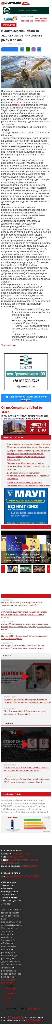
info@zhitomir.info (21, 853)
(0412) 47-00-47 (14, 876)
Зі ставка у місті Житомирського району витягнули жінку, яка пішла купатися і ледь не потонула (28, 466)
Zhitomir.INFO (17, 1017)
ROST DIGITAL (34, 1020)
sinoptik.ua (33, 1008)
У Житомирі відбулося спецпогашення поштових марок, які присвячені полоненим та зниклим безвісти (24, 614)
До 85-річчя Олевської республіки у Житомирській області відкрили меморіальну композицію (28, 476)
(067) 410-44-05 (14, 856)
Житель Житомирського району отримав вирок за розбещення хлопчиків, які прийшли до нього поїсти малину (26, 626)
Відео (6, 527)
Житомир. (16, 105)
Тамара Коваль (30, 866)
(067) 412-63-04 (32, 876)
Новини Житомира (13, 596)
